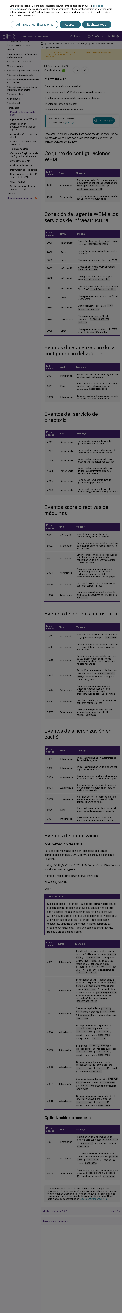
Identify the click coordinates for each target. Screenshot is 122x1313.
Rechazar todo (96, 24)
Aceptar (70, 24)
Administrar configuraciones (34, 24)
